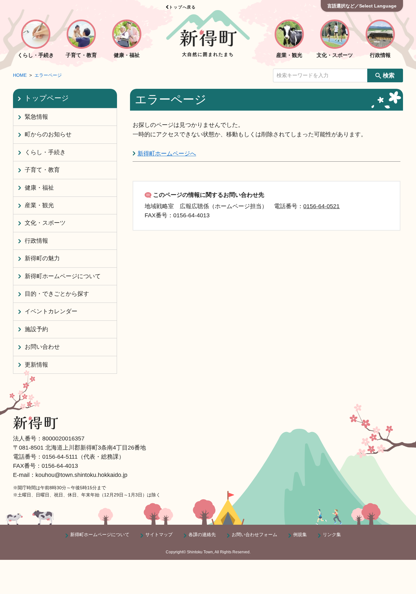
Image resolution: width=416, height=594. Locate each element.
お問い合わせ (42, 347)
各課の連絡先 (202, 534)
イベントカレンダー (51, 311)
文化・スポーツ (45, 223)
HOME (20, 75)
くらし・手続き (45, 152)
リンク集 (332, 534)
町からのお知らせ (48, 134)
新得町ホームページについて (63, 276)
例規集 (300, 534)
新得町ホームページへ (166, 153)
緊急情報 (36, 117)
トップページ (46, 98)
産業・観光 (39, 205)
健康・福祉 (39, 187)
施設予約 (36, 329)
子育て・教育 (42, 170)
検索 (389, 75)
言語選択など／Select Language (361, 5)
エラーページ (48, 75)
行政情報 (36, 240)
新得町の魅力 (42, 258)
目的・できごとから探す (57, 293)
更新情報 (36, 364)
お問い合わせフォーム (254, 534)
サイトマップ (159, 534)
